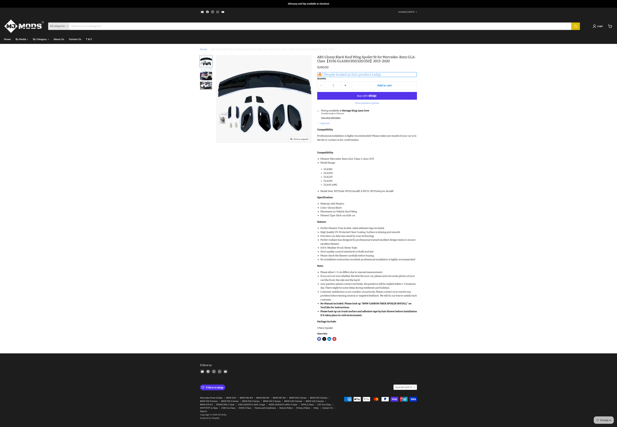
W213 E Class (245, 408)
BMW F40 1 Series (250, 401)
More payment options (367, 103)
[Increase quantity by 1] (345, 85)
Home (7, 39)
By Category (40, 39)
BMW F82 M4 (262, 398)
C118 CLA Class (228, 408)
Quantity (321, 78)
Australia (406, 12)
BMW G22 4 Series (315, 401)
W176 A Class (307, 404)
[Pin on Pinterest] (334, 339)
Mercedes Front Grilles (211, 398)
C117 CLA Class (324, 404)
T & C (89, 39)
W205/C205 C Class (225, 404)
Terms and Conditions (265, 408)
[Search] (575, 26)
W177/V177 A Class (209, 408)
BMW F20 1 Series (297, 398)
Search (203, 411)
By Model (21, 39)
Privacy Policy (303, 408)
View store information (330, 118)
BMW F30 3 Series (209, 401)
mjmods (325, 123)
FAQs (316, 408)
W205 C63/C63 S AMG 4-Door (283, 404)
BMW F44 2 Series (272, 401)
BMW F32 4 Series (230, 401)
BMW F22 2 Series (318, 398)
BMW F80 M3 (246, 398)
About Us (59, 39)
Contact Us (75, 39)
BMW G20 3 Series (293, 401)
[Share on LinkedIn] (329, 339)
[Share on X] (324, 339)
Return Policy (286, 408)
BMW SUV (231, 398)
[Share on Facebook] (319, 339)
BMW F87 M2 (279, 398)
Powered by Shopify (209, 418)
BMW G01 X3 (206, 404)
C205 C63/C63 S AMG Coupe (251, 404)
